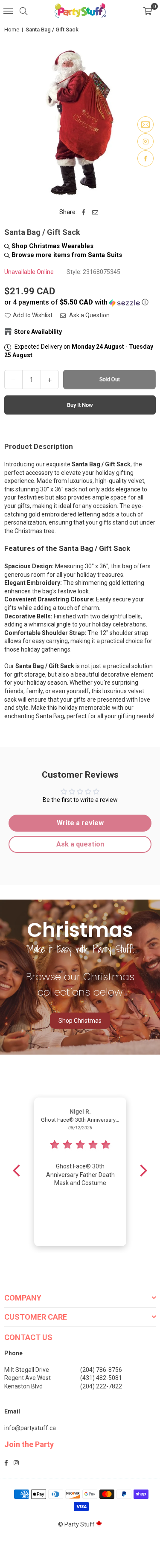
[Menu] (8, 10)
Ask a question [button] (80, 844)
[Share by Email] (95, 212)
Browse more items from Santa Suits (66, 255)
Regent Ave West (27, 1377)
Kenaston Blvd (23, 1386)
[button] (148, 10)
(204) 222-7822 (101, 1386)
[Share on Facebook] (83, 212)
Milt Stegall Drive (26, 1369)
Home (11, 29)
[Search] (23, 10)
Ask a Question (89, 315)
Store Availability (38, 331)
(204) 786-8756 (101, 1369)
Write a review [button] (80, 823)
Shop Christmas (80, 1020)
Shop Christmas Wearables (51, 246)
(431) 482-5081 (101, 1377)
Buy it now (80, 405)
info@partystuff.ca (30, 1428)
